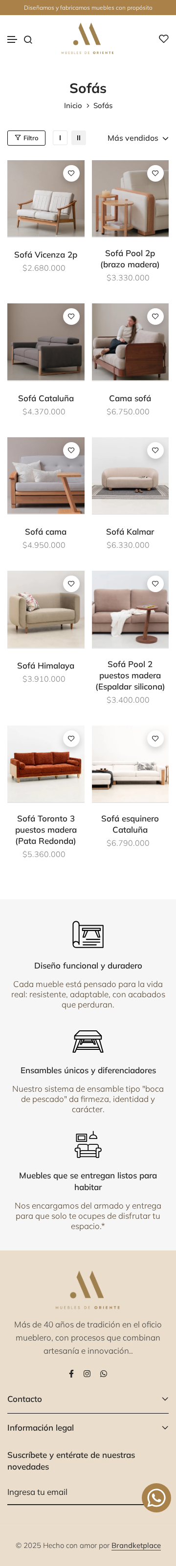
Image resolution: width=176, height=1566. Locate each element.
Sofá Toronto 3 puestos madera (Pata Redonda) (46, 829)
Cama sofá (130, 398)
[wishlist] (164, 38)
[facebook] (71, 1372)
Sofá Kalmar (130, 531)
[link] (60, 137)
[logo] (88, 38)
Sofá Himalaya (45, 665)
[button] (12, 39)
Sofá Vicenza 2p (45, 254)
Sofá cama (45, 531)
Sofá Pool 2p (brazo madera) (130, 258)
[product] (46, 198)
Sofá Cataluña (46, 398)
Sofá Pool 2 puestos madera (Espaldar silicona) (130, 675)
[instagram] (87, 1372)
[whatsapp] (103, 1372)
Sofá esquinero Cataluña (130, 824)
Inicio (73, 105)
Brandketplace (136, 1545)
